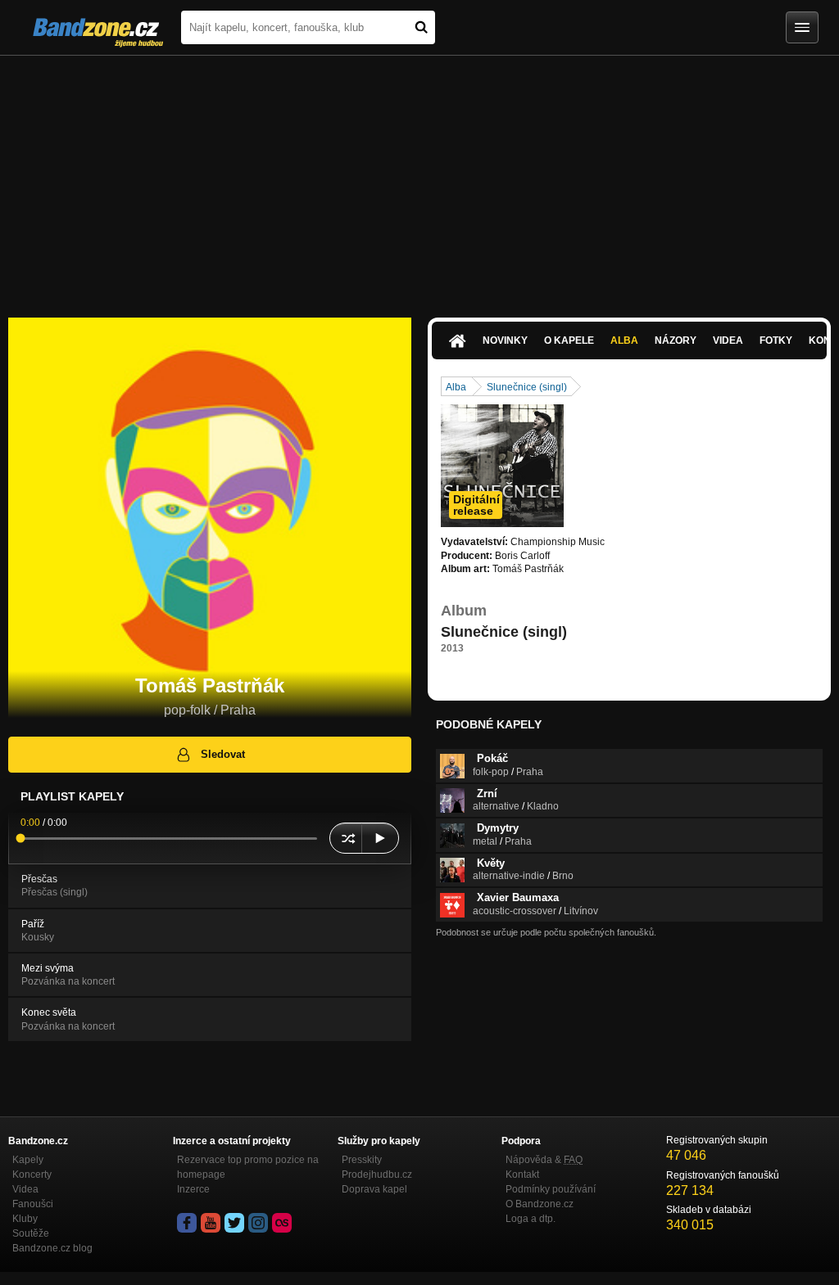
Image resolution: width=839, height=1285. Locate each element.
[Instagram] (258, 1223)
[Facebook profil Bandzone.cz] (187, 1223)
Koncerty (32, 1174)
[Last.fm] (282, 1223)
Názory (675, 340)
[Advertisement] (419, 178)
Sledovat (223, 754)
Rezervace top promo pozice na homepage (248, 1167)
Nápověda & (544, 1160)
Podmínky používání (551, 1189)
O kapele (569, 340)
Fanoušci (32, 1204)
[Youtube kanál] (210, 1223)
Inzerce (193, 1189)
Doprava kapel (374, 1189)
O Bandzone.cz (540, 1204)
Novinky (505, 340)
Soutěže (30, 1233)
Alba (624, 340)
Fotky (776, 340)
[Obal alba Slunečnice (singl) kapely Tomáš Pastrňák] (502, 465)
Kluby (25, 1218)
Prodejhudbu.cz (377, 1174)
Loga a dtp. (531, 1218)
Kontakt (522, 1174)
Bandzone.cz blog (52, 1248)
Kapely (27, 1160)
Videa (728, 340)
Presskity (362, 1160)
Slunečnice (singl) (527, 387)
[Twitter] (234, 1223)
